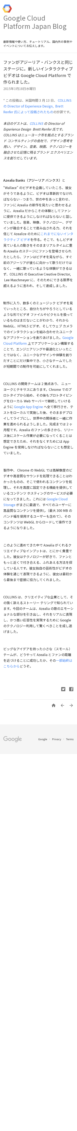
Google (43, 739)
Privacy (57, 739)
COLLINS (36, 123)
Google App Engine (28, 406)
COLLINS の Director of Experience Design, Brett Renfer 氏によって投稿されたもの (37, 106)
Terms (70, 739)
